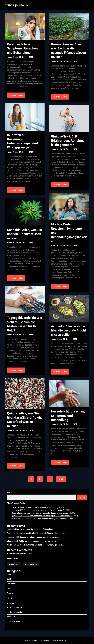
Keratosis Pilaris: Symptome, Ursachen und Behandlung (22, 48)
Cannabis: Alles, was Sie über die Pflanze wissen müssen (24, 234)
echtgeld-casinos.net (15, 621)
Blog (9, 574)
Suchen (9, 492)
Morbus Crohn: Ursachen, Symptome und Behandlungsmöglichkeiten (39, 518)
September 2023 (31, 564)
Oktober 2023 (14, 564)
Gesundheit (11, 584)
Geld (9, 579)
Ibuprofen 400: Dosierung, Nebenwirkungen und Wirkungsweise (37, 510)
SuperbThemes (64, 640)
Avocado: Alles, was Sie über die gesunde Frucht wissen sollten (68, 330)
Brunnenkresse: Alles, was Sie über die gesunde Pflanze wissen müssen (40, 513)
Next (60, 479)
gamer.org (11, 617)
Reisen (9, 598)
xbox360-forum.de (14, 607)
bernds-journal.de (17, 5)
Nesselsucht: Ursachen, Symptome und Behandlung (68, 416)
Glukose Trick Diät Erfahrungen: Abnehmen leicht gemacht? (68, 141)
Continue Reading (16, 95)
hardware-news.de (14, 612)
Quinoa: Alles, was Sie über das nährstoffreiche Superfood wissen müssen (42, 516)
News (9, 588)
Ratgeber (10, 593)
